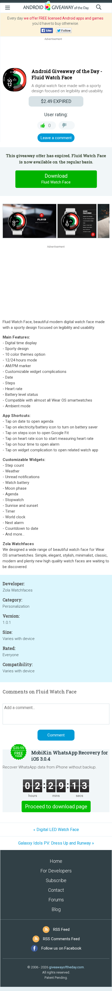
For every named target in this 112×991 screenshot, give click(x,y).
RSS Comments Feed (61, 939)
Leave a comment (56, 138)
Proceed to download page (56, 806)
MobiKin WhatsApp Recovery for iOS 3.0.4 (69, 755)
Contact (56, 890)
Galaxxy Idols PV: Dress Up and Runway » (56, 843)
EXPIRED (56, 101)
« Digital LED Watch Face (56, 829)
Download (56, 178)
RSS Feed (61, 929)
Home (56, 861)
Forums (56, 899)
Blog (56, 909)
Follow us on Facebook (61, 948)
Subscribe (56, 880)
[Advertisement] (56, 54)
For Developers (56, 870)
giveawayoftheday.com (66, 967)
